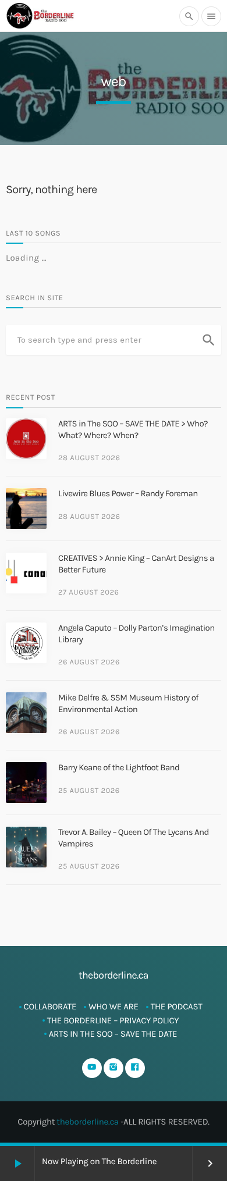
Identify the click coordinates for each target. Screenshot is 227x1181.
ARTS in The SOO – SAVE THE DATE (113, 1034)
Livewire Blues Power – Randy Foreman (128, 493)
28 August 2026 (89, 458)
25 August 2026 (89, 791)
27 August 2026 (88, 592)
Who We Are (113, 1006)
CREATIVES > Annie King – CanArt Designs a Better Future (136, 564)
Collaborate (50, 1006)
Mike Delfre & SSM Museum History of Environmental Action (128, 703)
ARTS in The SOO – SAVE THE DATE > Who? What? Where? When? (133, 429)
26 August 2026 (89, 662)
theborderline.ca (87, 1121)
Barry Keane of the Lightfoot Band (118, 767)
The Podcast (177, 1006)
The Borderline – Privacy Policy (113, 1020)
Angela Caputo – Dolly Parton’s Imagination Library (136, 633)
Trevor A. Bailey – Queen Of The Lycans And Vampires (133, 838)
